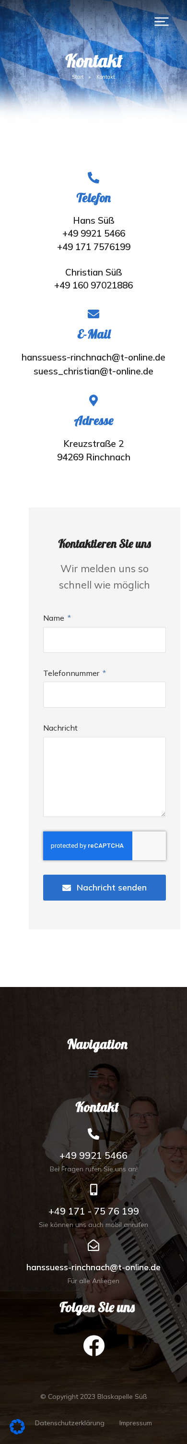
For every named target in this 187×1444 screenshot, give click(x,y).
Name (54, 618)
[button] (161, 21)
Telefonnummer (72, 673)
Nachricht (60, 728)
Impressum (135, 1423)
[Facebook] (93, 1345)
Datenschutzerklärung (70, 1423)
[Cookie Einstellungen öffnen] (17, 1431)
